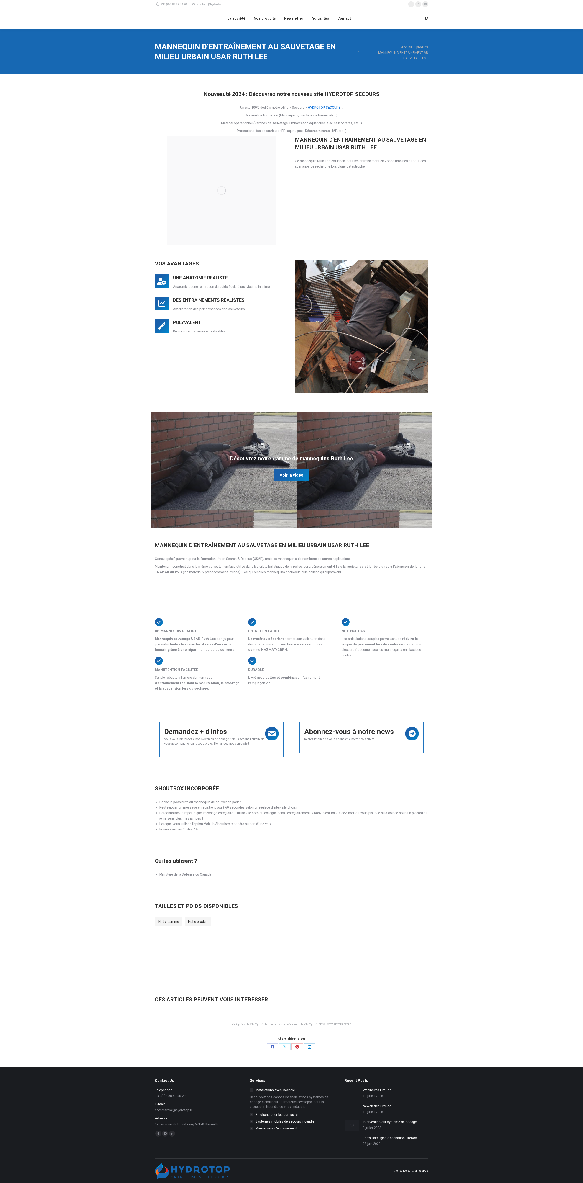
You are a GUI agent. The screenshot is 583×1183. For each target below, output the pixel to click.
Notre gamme (168, 922)
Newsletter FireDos (377, 1106)
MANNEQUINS (255, 1024)
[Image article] (352, 1093)
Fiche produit (197, 922)
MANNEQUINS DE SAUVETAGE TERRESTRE (326, 1024)
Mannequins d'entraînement (282, 1024)
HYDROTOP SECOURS (324, 108)
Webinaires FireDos (377, 1090)
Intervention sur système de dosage (390, 1122)
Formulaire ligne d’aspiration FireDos (390, 1138)
